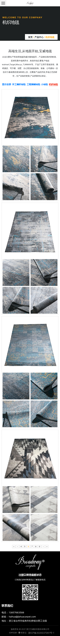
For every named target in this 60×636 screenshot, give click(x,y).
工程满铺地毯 (33, 84)
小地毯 (44, 84)
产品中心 (39, 37)
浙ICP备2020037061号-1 (41, 632)
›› (47, 546)
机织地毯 (53, 84)
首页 (30, 37)
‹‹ (13, 546)
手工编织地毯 (19, 84)
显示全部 (6, 84)
